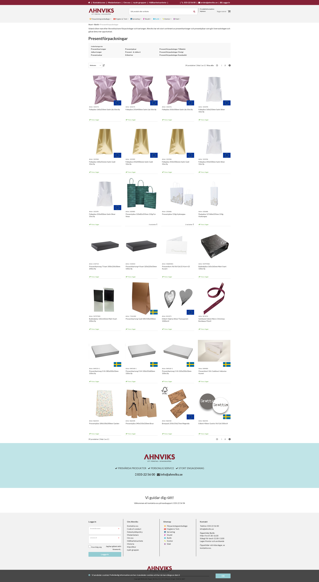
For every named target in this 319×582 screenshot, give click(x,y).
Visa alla (210, 65)
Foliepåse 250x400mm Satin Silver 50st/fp (102, 215)
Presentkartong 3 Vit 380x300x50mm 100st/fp (104, 372)
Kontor (169, 541)
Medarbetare (133, 535)
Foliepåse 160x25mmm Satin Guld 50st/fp (102, 163)
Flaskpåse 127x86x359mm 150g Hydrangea (211, 215)
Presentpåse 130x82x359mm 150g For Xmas (141, 215)
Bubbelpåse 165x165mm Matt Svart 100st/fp (212, 267)
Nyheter (203, 11)
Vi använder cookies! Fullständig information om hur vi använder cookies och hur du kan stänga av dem (135, 575)
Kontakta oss (132, 526)
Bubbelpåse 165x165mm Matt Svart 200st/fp (103, 320)
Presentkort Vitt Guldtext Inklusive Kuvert (212, 372)
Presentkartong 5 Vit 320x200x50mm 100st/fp (176, 372)
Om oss (130, 538)
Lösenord (93, 538)
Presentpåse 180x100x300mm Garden (104, 423)
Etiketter (129, 55)
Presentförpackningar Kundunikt (173, 55)
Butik (169, 538)
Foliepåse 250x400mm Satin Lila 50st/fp (141, 109)
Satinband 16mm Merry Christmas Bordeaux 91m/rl (212, 320)
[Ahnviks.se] (102, 11)
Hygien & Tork (172, 529)
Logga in (105, 554)
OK (223, 576)
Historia (130, 544)
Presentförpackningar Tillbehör (173, 49)
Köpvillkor (131, 547)
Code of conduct (134, 529)
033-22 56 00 (146, 474)
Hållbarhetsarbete (135, 541)
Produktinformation (207, 9)
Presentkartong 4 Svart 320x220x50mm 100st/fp (141, 267)
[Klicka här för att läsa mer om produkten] (104, 89)
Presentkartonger (98, 49)
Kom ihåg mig (96, 547)
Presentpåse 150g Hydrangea (173, 214)
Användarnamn (95, 528)
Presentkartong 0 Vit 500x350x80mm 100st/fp (140, 372)
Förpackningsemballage (176, 526)
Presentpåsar (130, 49)
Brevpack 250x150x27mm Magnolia (175, 423)
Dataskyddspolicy (135, 532)
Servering (170, 532)
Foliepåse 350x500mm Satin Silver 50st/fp (212, 163)
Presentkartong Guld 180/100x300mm (141, 319)
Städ (168, 544)
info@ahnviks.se (171, 474)
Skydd (169, 535)
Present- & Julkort (133, 52)
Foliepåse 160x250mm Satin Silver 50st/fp (212, 110)
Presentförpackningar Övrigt (172, 52)
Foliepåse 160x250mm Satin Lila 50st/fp (104, 109)
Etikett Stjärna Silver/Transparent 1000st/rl (175, 320)
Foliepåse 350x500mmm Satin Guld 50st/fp (175, 163)
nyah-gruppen (133, 550)
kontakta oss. (205, 548)
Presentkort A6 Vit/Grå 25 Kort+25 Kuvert (176, 267)
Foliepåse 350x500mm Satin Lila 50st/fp (177, 109)
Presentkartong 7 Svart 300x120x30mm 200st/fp (104, 267)
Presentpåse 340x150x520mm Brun (140, 423)
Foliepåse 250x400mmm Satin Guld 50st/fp (139, 163)
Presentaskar (96, 55)
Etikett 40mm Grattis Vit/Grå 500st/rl (213, 423)
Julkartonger (96, 52)
